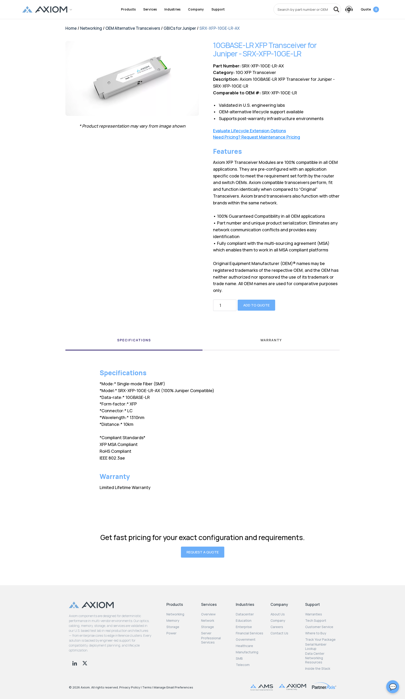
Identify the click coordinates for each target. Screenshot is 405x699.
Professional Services (211, 640)
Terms (147, 687)
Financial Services (249, 633)
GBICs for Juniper (180, 28)
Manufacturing (247, 652)
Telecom (243, 665)
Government (245, 639)
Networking (91, 28)
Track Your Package (320, 639)
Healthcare (244, 646)
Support (218, 9)
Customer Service (319, 627)
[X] (84, 662)
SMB (239, 658)
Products (128, 9)
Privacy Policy (129, 687)
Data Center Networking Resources (314, 657)
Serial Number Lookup (315, 646)
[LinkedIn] (75, 662)
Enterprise (244, 627)
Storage (172, 627)
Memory (172, 620)
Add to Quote (256, 305)
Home (71, 28)
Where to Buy (315, 633)
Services (150, 9)
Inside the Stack (317, 668)
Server (206, 633)
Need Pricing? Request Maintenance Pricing (256, 137)
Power (171, 633)
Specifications (134, 340)
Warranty (271, 340)
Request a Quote (203, 552)
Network (207, 620)
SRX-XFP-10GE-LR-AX (219, 28)
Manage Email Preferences (173, 687)
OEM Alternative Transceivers (132, 28)
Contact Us (279, 633)
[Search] (336, 9)
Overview (208, 614)
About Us (277, 614)
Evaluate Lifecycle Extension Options (249, 130)
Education (243, 620)
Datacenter (245, 614)
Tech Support (315, 620)
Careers (276, 627)
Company (196, 9)
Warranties (313, 614)
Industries (172, 9)
